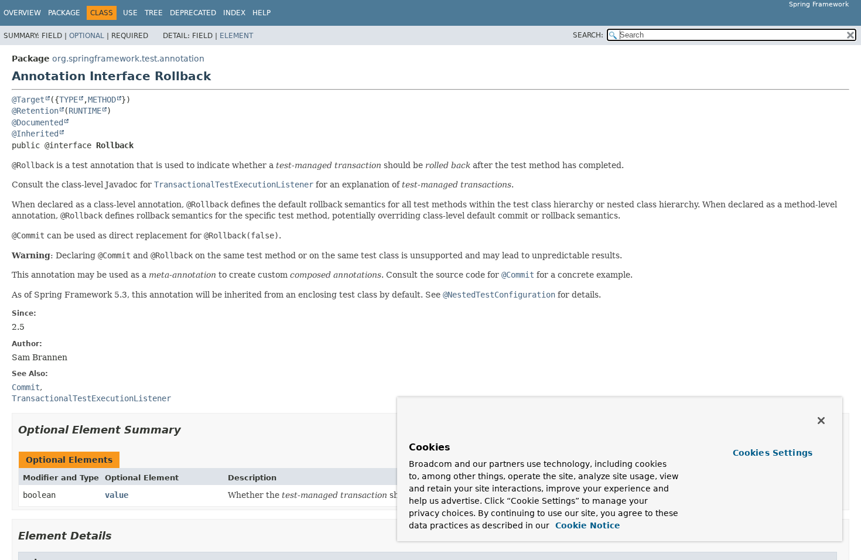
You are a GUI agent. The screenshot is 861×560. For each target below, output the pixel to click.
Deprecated (193, 13)
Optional (86, 36)
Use (130, 13)
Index (234, 13)
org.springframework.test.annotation (128, 58)
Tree (154, 13)
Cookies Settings (772, 452)
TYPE (68, 99)
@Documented (37, 122)
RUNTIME (85, 110)
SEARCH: (588, 35)
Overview (22, 13)
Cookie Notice (586, 525)
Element (236, 36)
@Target (28, 99)
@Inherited (35, 133)
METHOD (102, 99)
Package (64, 13)
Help (261, 13)
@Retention (35, 110)
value (116, 495)
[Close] (821, 420)
